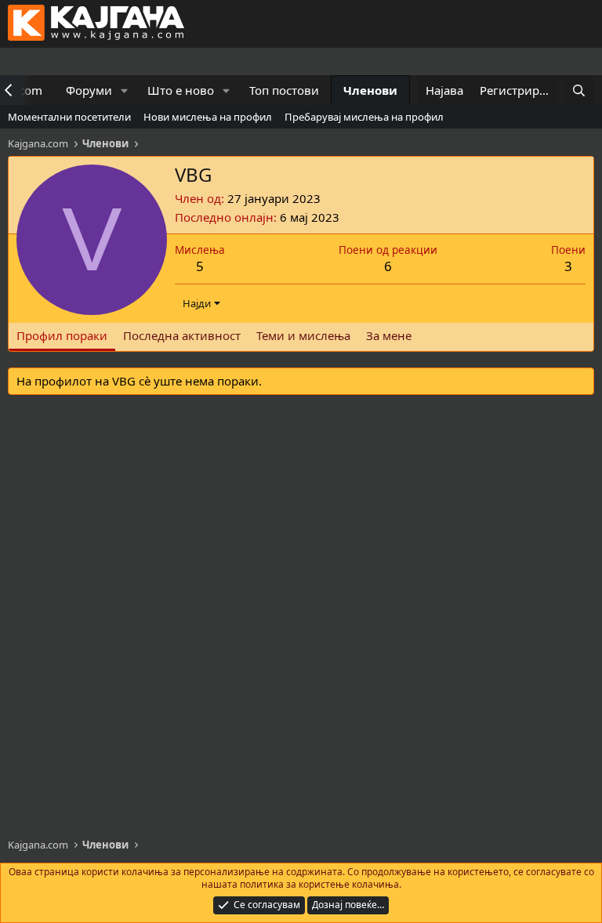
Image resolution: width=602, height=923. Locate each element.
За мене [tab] (389, 335)
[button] (125, 90)
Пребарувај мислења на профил (364, 117)
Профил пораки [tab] (61, 335)
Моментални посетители (69, 117)
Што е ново (180, 90)
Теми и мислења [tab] (303, 335)
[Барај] (579, 90)
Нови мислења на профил (207, 117)
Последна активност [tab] (182, 335)
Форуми (89, 90)
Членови (370, 90)
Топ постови (284, 90)
